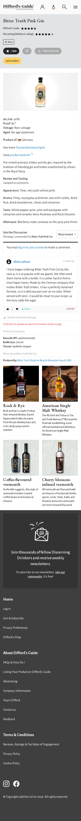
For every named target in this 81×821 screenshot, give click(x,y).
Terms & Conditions (18, 735)
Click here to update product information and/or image (32, 324)
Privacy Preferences (15, 627)
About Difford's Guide (20, 653)
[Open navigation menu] (75, 7)
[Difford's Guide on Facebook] (18, 784)
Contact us (9, 709)
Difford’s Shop (12, 637)
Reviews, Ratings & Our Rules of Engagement (31, 744)
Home (8, 599)
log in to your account (31, 247)
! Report (70, 309)
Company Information (17, 690)
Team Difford (11, 700)
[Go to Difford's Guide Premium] (53, 7)
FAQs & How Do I (14, 662)
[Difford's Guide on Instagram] (8, 784)
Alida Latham (22, 261)
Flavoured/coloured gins (30, 147)
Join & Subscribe (13, 618)
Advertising (10, 681)
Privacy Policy (11, 753)
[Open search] (64, 7)
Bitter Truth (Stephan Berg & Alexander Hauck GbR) (44, 360)
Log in (7, 608)
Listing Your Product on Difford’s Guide (27, 671)
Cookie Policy (11, 763)
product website (20, 155)
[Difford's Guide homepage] (19, 7)
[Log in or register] (42, 7)
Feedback (9, 719)
